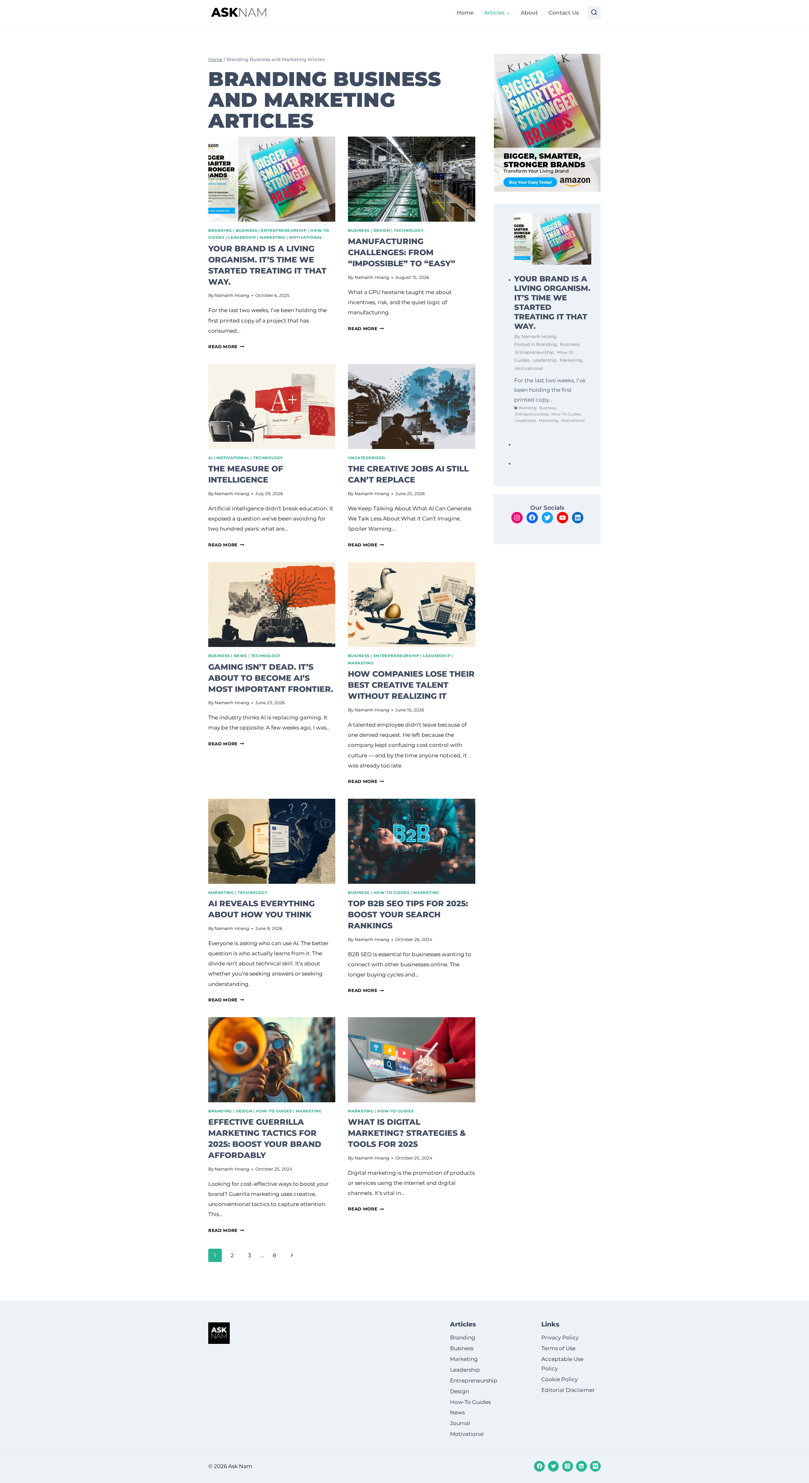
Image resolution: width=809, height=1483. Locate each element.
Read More (226, 346)
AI (210, 457)
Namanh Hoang (232, 295)
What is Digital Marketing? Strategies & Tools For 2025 (407, 1133)
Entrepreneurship (284, 230)
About (529, 12)
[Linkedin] (581, 1466)
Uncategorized (366, 457)
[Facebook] (539, 1466)
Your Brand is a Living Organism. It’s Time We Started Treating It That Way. (552, 302)
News (240, 655)
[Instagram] (567, 1466)
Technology (408, 230)
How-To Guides (392, 892)
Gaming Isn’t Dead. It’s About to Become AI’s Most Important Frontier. (270, 678)
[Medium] (595, 1466)
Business (247, 230)
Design (382, 230)
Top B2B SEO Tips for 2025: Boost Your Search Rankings (408, 914)
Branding (220, 230)
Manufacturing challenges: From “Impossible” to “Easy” (401, 252)
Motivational (305, 237)
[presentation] (271, 179)
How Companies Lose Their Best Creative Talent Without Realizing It (411, 685)
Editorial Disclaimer (568, 1390)
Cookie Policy (559, 1379)
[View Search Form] (594, 12)
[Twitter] (553, 1466)
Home (465, 12)
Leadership (242, 237)
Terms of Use (558, 1348)
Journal (460, 1423)
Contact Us (564, 12)
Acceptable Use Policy (562, 1364)
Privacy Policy (560, 1337)
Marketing (272, 237)
